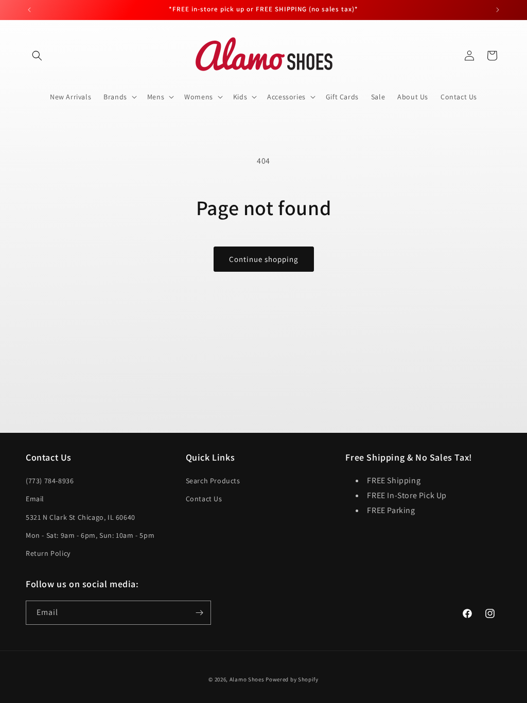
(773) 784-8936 (50, 480)
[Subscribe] (199, 613)
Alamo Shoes (247, 679)
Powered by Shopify (292, 679)
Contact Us (204, 498)
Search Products (213, 480)
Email (35, 498)
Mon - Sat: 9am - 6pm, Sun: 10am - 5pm (90, 535)
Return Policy (48, 553)
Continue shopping (263, 259)
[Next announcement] (497, 10)
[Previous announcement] (29, 10)
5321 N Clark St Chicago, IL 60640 (80, 517)
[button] (37, 55)
